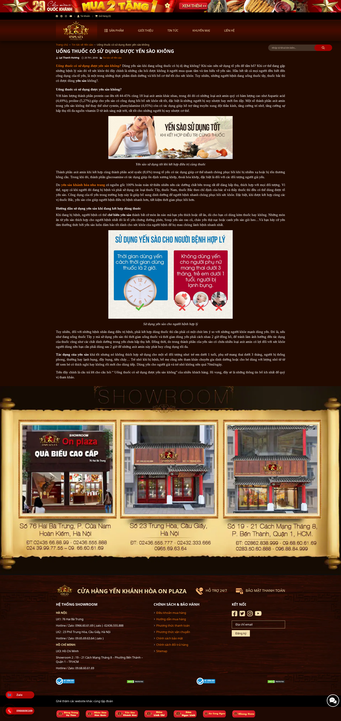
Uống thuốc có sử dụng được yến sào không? (88, 66)
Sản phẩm (116, 30)
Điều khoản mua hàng (171, 613)
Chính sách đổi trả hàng (172, 645)
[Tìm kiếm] (323, 48)
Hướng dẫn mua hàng (171, 619)
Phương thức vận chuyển (173, 632)
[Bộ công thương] (65, 681)
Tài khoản (85, 16)
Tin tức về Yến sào (82, 44)
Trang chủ (62, 44)
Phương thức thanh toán (173, 625)
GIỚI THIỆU (145, 30)
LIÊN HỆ (229, 30)
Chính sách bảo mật (169, 638)
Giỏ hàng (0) (104, 16)
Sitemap (161, 651)
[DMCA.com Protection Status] (135, 681)
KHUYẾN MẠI (201, 30)
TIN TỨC (172, 30)
